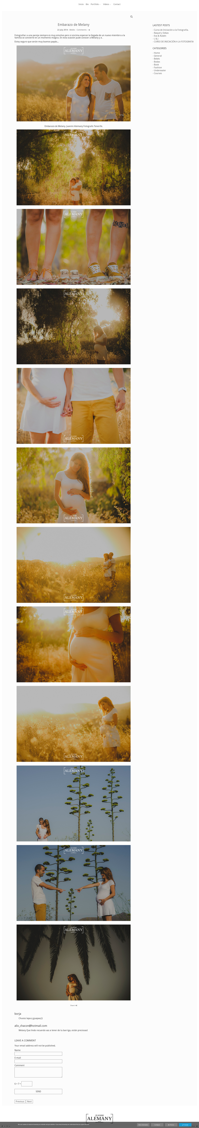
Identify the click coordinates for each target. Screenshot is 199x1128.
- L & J (155, 38)
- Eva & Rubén (159, 36)
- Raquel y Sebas (161, 33)
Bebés (72, 30)
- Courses (157, 73)
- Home (156, 53)
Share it (73, 1005)
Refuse (171, 1125)
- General (157, 56)
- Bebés (156, 58)
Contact (117, 4)
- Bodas (156, 61)
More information (143, 1125)
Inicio (81, 4)
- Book (156, 64)
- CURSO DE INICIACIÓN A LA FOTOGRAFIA (173, 41)
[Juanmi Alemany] (99, 1118)
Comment (19, 1065)
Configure (157, 1125)
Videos (106, 4)
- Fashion (157, 67)
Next (29, 1101)
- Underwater (159, 70)
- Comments (81, 30)
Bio (87, 4)
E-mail (18, 1058)
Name (18, 1050)
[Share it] (89, 30)
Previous (20, 1101)
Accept (186, 1125)
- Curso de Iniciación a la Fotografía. (171, 30)
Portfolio (95, 4)
